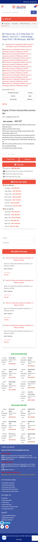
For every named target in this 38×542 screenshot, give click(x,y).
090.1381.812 (15, 220)
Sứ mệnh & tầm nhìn (7, 509)
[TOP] (32, 531)
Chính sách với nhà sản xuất (10, 506)
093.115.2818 (16, 200)
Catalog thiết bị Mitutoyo (9, 515)
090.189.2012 (17, 191)
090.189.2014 (17, 194)
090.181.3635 (31, 429)
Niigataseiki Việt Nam (8, 517)
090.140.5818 (15, 215)
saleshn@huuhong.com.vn (12, 466)
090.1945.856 (15, 223)
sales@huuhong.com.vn (11, 457)
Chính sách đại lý (6, 504)
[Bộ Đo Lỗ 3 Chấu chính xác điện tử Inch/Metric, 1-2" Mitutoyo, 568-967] (19, 304)
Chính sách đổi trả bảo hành (10, 489)
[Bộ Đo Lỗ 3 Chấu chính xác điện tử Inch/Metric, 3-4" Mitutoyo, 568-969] (19, 259)
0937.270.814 (12, 474)
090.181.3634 (17, 206)
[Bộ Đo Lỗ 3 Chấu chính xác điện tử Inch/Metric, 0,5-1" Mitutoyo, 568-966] (19, 326)
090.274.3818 (16, 217)
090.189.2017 (15, 188)
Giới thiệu (4, 498)
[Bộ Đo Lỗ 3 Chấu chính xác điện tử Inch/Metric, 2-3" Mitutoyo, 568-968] (19, 281)
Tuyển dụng (5, 502)
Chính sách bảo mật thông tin (10, 491)
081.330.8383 (31, 474)
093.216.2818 (16, 197)
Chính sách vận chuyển (8, 487)
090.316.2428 (15, 203)
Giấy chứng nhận (7, 500)
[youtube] (7, 527)
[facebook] (2, 527)
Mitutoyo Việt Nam (7, 520)
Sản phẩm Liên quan (19, 251)
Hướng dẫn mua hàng (8, 483)
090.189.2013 (15, 212)
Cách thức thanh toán (8, 485)
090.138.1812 (12, 439)
